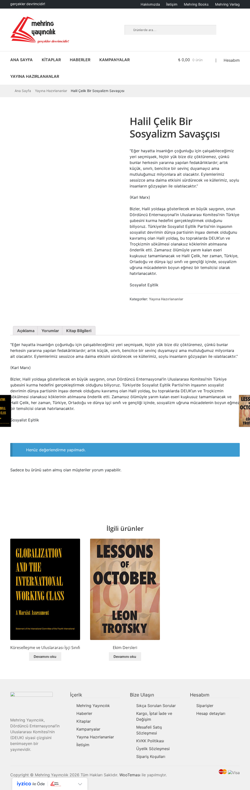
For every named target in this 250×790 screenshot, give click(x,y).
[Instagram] (230, 27)
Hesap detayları (210, 713)
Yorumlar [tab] (50, 330)
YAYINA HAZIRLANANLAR (34, 76)
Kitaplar (83, 721)
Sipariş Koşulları (150, 756)
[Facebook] (223, 27)
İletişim (171, 4)
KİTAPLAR (51, 59)
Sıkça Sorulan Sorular (156, 705)
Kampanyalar (88, 729)
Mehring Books (196, 4)
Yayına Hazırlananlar (51, 91)
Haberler (84, 713)
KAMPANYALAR (114, 59)
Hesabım (232, 60)
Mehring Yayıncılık (93, 705)
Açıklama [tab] (25, 330)
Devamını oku (45, 656)
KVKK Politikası (150, 740)
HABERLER (80, 59)
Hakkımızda (150, 4)
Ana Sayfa (23, 91)
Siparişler (204, 705)
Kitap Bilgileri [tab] (78, 330)
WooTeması (129, 774)
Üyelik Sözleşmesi (153, 748)
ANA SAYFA (21, 59)
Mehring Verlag (227, 4)
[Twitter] (223, 35)
